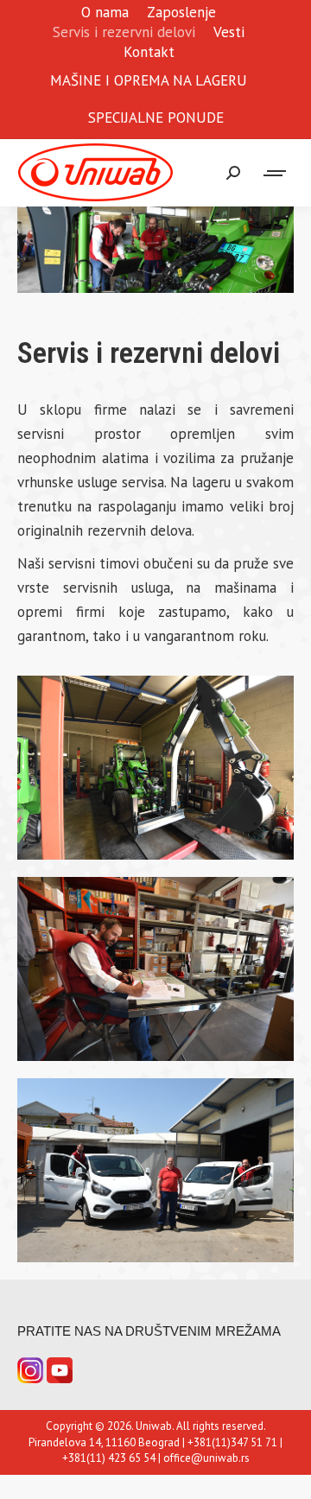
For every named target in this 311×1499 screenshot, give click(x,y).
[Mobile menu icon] (275, 173)
